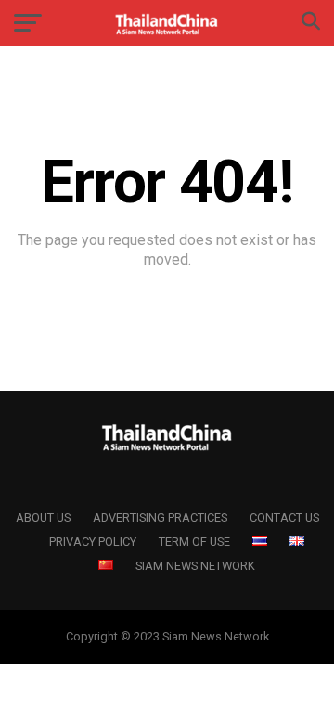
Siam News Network (195, 566)
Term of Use (194, 542)
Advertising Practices (160, 517)
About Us (43, 517)
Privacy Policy (92, 542)
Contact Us (284, 517)
